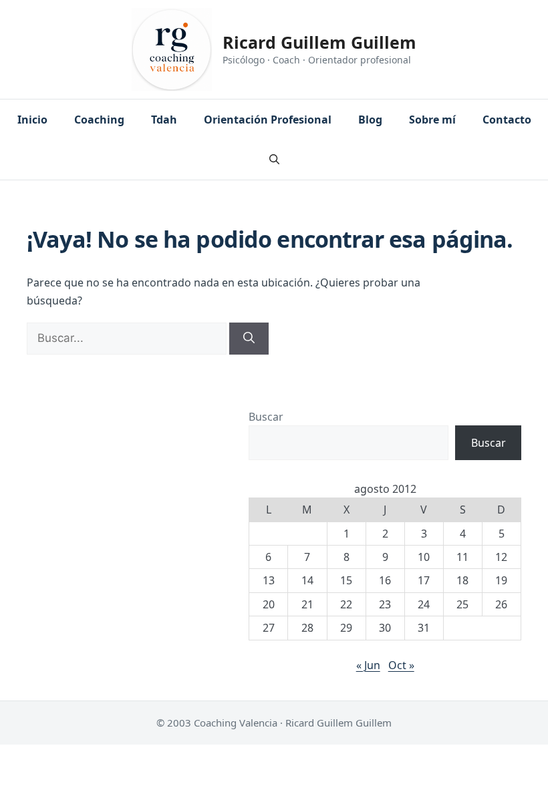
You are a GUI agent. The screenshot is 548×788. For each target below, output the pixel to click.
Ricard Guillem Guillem (319, 42)
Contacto (507, 119)
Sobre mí (432, 119)
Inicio (32, 119)
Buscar (266, 416)
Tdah (164, 119)
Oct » (401, 665)
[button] (274, 160)
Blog (370, 119)
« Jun (368, 665)
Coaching (99, 119)
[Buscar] (249, 339)
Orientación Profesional (267, 119)
